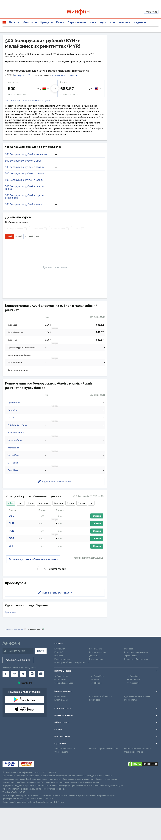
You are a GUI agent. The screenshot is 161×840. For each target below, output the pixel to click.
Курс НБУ (58, 652)
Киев (20, 503)
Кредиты (46, 22)
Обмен (97, 516)
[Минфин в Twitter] (23, 674)
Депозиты (30, 22)
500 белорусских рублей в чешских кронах (25, 187)
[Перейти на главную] (81, 12)
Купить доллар (61, 700)
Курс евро (128, 649)
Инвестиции (97, 22)
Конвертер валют (62, 659)
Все (12, 503)
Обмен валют (60, 696)
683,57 (100, 339)
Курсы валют (11, 612)
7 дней (9, 236)
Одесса (82, 503)
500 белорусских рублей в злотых (24, 167)
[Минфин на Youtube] (41, 674)
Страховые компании (133, 752)
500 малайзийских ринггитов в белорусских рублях (27, 101)
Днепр (70, 503)
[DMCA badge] (142, 764)
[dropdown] (91, 503)
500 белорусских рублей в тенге (23, 204)
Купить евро (94, 700)
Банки (60, 22)
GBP (11, 538)
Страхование (77, 22)
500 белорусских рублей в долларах (26, 154)
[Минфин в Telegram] (14, 674)
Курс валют (59, 649)
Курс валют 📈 (20, 629)
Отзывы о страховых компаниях (103, 749)
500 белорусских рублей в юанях (24, 180)
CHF (11, 545)
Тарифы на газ (130, 656)
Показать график (57, 569)
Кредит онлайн (96, 659)
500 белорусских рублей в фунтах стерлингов (24, 196)
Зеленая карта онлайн (64, 749)
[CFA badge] (43, 764)
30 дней (18, 236)
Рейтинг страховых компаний (137, 749)
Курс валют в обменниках (101, 696)
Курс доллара (95, 649)
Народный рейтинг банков (136, 659)
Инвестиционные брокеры (136, 652)
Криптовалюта (120, 22)
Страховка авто (61, 752)
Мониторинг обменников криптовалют (71, 662)
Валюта (14, 22)
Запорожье (44, 503)
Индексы (139, 22)
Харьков (58, 503)
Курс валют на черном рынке (137, 696)
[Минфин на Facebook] (6, 674)
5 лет (38, 236)
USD (11, 515)
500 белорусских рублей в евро (23, 161)
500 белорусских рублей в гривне (24, 173)
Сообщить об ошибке (18, 660)
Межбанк (58, 656)
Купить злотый (130, 700)
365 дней (29, 236)
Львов (30, 503)
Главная (8, 629)
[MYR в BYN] (55, 88)
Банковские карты (97, 652)
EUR (11, 523)
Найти (40, 651)
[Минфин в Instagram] (32, 674)
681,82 (100, 324)
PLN (11, 530)
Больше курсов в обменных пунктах (32, 559)
